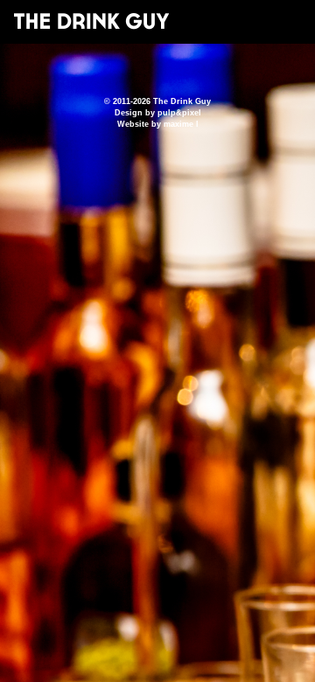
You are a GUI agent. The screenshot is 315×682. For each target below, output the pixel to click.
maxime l (181, 124)
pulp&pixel (179, 112)
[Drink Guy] (91, 21)
